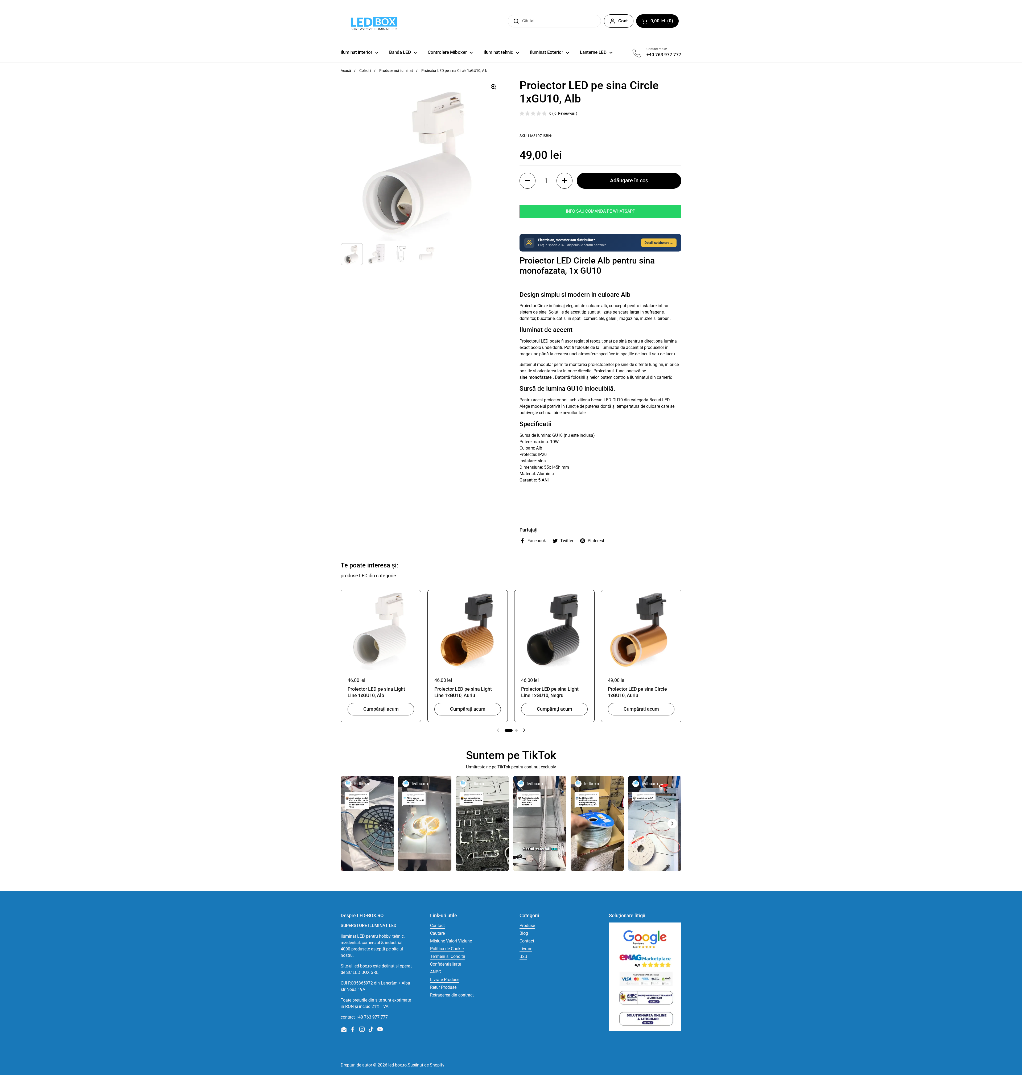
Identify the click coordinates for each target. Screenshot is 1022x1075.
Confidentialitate (445, 964)
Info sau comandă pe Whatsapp (600, 211)
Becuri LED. (660, 399)
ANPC (435, 971)
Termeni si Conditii (447, 956)
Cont (623, 20)
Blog (524, 933)
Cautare (437, 933)
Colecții (365, 70)
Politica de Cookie (447, 948)
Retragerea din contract (452, 995)
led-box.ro (397, 1065)
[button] (527, 181)
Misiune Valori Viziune (451, 941)
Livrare (526, 948)
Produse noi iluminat (396, 70)
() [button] (664, 22)
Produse (527, 925)
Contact (437, 925)
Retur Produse (443, 987)
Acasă (346, 70)
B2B (523, 956)
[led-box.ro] (373, 21)
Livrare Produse (444, 979)
